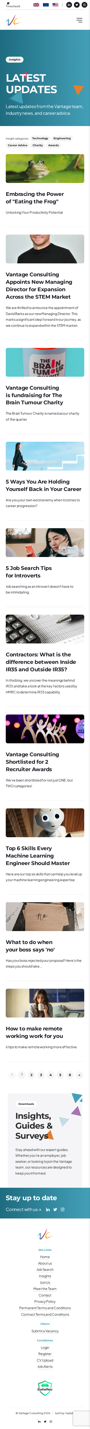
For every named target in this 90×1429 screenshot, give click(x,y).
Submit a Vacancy (45, 1331)
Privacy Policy (45, 1301)
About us (45, 1263)
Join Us (45, 1282)
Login (45, 1347)
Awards (53, 145)
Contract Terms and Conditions (45, 1314)
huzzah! (70, 1413)
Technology (40, 138)
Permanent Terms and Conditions (45, 1308)
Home (45, 1256)
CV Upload (45, 1360)
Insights (45, 1276)
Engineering (62, 138)
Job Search (45, 1269)
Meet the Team (44, 1288)
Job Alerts (44, 1366)
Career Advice (17, 145)
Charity (38, 145)
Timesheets (13, 5)
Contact (45, 1295)
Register (45, 1353)
